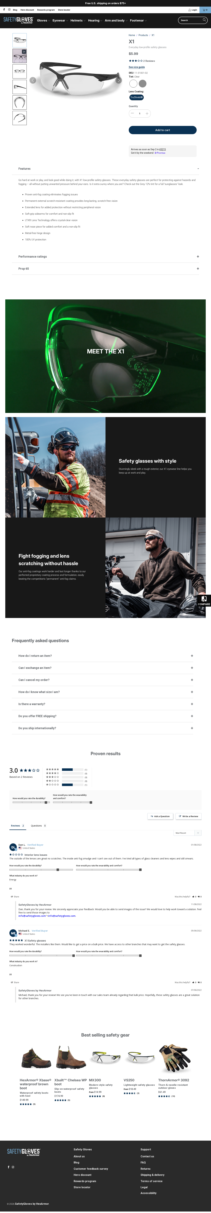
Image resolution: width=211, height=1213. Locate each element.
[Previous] (23, 1078)
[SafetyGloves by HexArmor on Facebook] (3, 10)
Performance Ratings (32, 256)
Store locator (64, 10)
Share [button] (16, 896)
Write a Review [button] (190, 816)
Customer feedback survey (91, 1168)
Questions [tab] (36, 825)
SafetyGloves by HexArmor (32, 1203)
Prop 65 (23, 268)
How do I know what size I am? (39, 692)
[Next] (188, 1078)
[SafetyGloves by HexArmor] (18, 21)
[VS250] (140, 1058)
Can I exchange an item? (34, 668)
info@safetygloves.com (32, 915)
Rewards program (46, 10)
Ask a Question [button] (162, 816)
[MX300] (105, 1058)
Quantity (133, 106)
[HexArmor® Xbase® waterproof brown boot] (36, 1058)
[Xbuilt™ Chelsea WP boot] (70, 1058)
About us (79, 1156)
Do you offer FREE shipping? (37, 716)
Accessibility (148, 1193)
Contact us (147, 1156)
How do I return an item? (35, 655)
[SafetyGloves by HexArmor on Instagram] (9, 10)
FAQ (143, 1162)
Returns (146, 1168)
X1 (10, 888)
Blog (15, 10)
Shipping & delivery (152, 1174)
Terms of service (152, 1181)
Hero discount (27, 10)
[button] (43, 21)
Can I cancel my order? (33, 680)
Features (24, 168)
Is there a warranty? (31, 704)
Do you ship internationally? (37, 728)
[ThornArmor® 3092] (174, 1058)
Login (194, 10)
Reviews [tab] (15, 825)
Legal (144, 1187)
